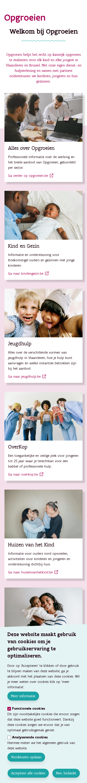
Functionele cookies (28, 708)
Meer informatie (23, 696)
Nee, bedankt (66, 773)
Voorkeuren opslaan (26, 757)
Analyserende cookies (30, 737)
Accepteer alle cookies (28, 773)
